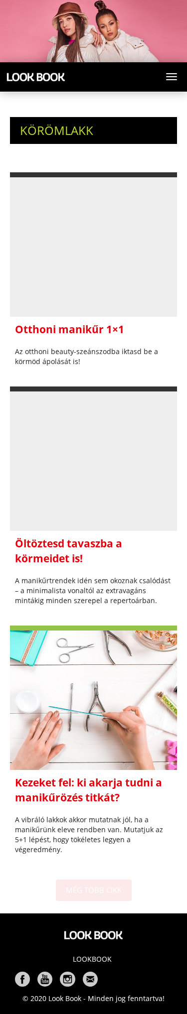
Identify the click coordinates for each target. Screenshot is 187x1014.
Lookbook (92, 959)
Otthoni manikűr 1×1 (69, 329)
